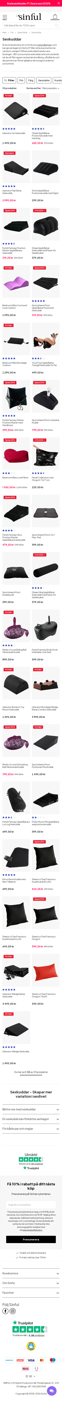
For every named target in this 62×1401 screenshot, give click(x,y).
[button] (58, 3)
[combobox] (28, 25)
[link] (4, 32)
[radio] (3, 129)
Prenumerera (31, 1239)
